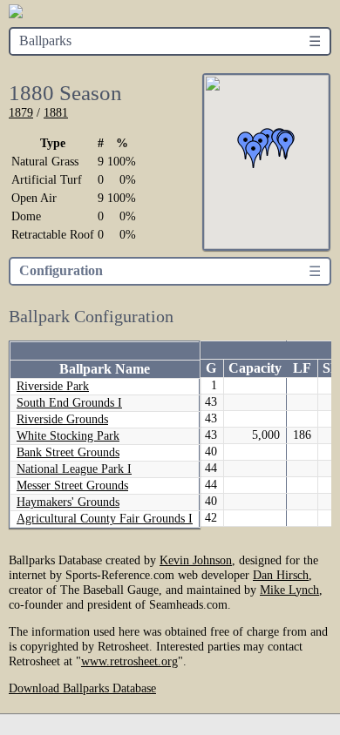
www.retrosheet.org (129, 661)
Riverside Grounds (62, 419)
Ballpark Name (104, 368)
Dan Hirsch (281, 575)
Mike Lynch (289, 590)
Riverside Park (53, 386)
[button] (254, 154)
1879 (21, 112)
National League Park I (74, 468)
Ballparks (45, 40)
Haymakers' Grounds (68, 502)
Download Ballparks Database (82, 688)
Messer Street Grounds (72, 485)
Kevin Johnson (196, 560)
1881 (56, 112)
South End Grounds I (69, 402)
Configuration (61, 270)
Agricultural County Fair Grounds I (105, 518)
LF (302, 368)
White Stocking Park (68, 435)
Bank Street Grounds (68, 452)
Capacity (255, 368)
